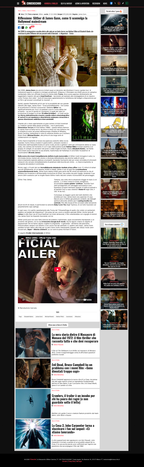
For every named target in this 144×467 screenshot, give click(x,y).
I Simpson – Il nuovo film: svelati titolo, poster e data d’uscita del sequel (114, 131)
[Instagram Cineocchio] (118, 3)
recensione (69, 316)
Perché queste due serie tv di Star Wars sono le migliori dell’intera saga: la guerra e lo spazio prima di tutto (114, 111)
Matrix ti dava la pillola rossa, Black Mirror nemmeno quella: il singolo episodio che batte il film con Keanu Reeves (114, 174)
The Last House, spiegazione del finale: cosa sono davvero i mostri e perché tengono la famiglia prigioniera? (114, 91)
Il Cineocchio (33, 459)
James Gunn (39, 316)
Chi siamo (64, 461)
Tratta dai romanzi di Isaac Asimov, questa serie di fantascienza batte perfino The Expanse (114, 29)
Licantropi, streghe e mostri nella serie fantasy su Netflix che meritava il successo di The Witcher (114, 49)
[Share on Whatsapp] (26, 28)
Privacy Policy (71, 461)
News (105, 3)
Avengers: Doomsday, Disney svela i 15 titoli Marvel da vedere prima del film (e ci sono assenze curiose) (114, 244)
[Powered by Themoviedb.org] (126, 3)
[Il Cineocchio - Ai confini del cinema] (31, 3)
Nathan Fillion (60, 316)
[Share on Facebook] (19, 28)
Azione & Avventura (82, 3)
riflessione (78, 316)
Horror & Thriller (51, 3)
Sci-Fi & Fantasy (66, 3)
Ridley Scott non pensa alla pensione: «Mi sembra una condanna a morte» (114, 284)
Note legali (79, 461)
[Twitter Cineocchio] (114, 3)
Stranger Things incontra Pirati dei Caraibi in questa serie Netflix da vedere (114, 69)
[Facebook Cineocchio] (110, 3)
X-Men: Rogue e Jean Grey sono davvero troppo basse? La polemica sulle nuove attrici (114, 326)
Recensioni (96, 3)
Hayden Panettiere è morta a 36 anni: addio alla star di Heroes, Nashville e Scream (114, 193)
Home (19, 11)
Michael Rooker (49, 316)
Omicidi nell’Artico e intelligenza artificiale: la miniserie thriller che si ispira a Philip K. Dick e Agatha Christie (114, 214)
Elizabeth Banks (28, 316)
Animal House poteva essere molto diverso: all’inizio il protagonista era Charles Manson (114, 306)
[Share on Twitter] (23, 28)
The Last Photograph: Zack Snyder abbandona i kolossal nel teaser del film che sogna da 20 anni (114, 265)
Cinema (24, 11)
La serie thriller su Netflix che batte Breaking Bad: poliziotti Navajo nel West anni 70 (114, 152)
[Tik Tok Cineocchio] (122, 3)
